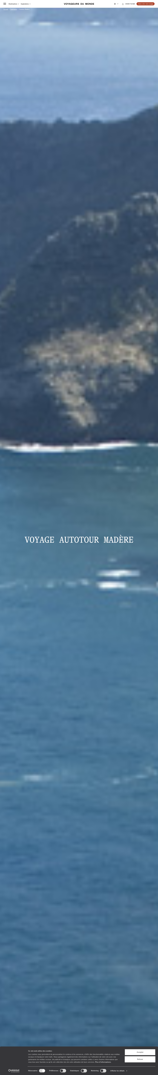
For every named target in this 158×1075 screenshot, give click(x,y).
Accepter (140, 1052)
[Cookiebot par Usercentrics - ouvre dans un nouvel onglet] (14, 1070)
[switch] (63, 1070)
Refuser (140, 1059)
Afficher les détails (117, 1071)
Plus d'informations (103, 1062)
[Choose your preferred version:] (116, 4)
